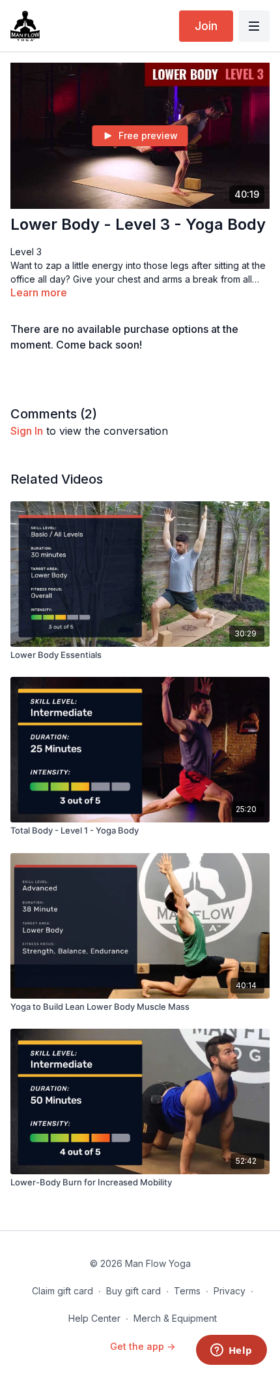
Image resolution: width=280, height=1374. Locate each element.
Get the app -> (142, 1346)
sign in (26, 430)
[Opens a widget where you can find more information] (231, 1351)
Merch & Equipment (175, 1318)
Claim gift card (62, 1290)
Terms (187, 1290)
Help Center (94, 1318)
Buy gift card (133, 1290)
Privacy (229, 1290)
